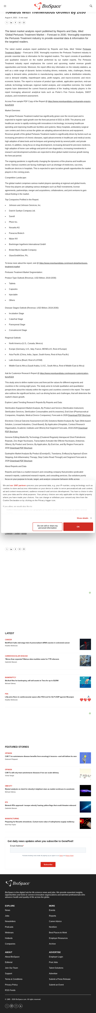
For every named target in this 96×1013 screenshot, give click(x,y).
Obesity (8, 786)
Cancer (8, 640)
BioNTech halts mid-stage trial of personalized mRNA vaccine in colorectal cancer (37, 643)
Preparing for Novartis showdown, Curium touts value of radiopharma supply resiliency (39, 822)
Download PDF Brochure (79, 415)
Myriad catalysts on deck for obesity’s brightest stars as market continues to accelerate (39, 789)
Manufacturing (12, 819)
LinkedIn (9, 533)
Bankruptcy (10, 677)
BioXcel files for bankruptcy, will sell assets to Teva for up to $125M (31, 681)
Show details (82, 518)
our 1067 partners (18, 485)
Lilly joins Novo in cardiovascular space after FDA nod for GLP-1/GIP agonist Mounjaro (39, 697)
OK (78, 527)
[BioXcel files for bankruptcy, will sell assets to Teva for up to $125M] (85, 682)
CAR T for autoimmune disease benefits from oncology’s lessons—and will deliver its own (41, 756)
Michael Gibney (10, 683)
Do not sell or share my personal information (47, 527)
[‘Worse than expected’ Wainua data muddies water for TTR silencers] (85, 660)
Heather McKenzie (11, 646)
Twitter (17, 533)
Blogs (24, 533)
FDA (6, 694)
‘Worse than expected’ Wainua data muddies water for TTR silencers (32, 659)
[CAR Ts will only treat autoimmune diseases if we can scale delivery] (85, 774)
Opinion (8, 753)
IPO (6, 802)
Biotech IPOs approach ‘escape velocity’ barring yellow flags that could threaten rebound (40, 805)
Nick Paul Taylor (10, 825)
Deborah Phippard (11, 759)
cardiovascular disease (16, 656)
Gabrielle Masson (11, 662)
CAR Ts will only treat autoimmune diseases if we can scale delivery (32, 773)
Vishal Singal (9, 776)
